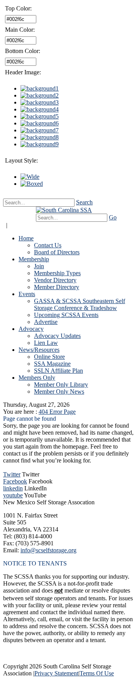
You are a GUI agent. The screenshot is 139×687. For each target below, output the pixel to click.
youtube (13, 495)
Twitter (11, 474)
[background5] (39, 116)
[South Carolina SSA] (64, 210)
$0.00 (22, 214)
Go (113, 217)
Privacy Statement (56, 673)
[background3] (39, 102)
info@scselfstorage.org (48, 550)
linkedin (13, 488)
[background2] (39, 95)
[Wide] (29, 176)
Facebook (15, 481)
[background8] (39, 137)
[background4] (39, 109)
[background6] (39, 123)
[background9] (39, 144)
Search (84, 202)
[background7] (39, 130)
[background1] (39, 88)
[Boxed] (31, 183)
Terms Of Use (97, 673)
